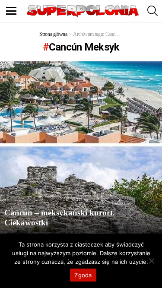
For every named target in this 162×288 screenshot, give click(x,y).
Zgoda (83, 275)
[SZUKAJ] (152, 10)
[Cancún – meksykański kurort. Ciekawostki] (81, 147)
